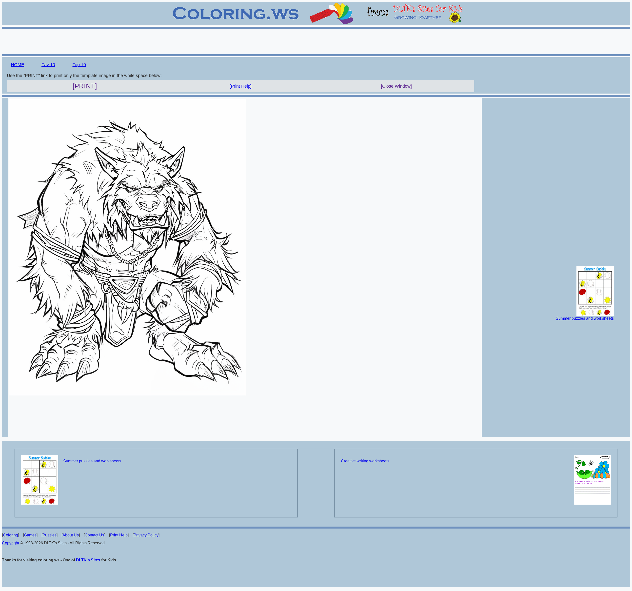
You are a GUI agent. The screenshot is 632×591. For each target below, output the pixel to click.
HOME (17, 64)
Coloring (10, 535)
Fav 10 (48, 64)
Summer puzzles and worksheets (585, 318)
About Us (70, 535)
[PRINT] (85, 86)
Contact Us (94, 535)
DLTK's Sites (88, 560)
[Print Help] (241, 86)
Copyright (10, 543)
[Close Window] (396, 86)
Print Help (119, 535)
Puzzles (49, 535)
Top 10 (79, 64)
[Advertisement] (316, 41)
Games (30, 535)
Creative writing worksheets (365, 461)
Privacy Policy (146, 535)
